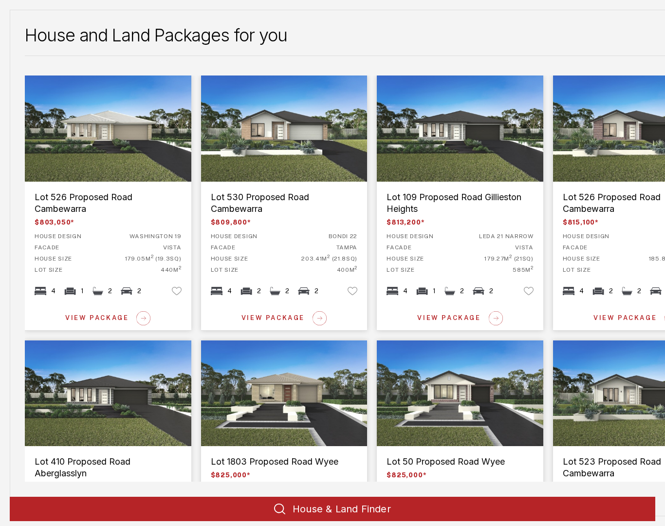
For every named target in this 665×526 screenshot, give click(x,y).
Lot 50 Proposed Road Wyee (428, 346)
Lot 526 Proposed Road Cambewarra (92, 81)
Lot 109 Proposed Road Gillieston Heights (453, 81)
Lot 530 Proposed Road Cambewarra (268, 81)
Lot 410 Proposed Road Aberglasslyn (92, 346)
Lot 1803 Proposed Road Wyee (257, 346)
